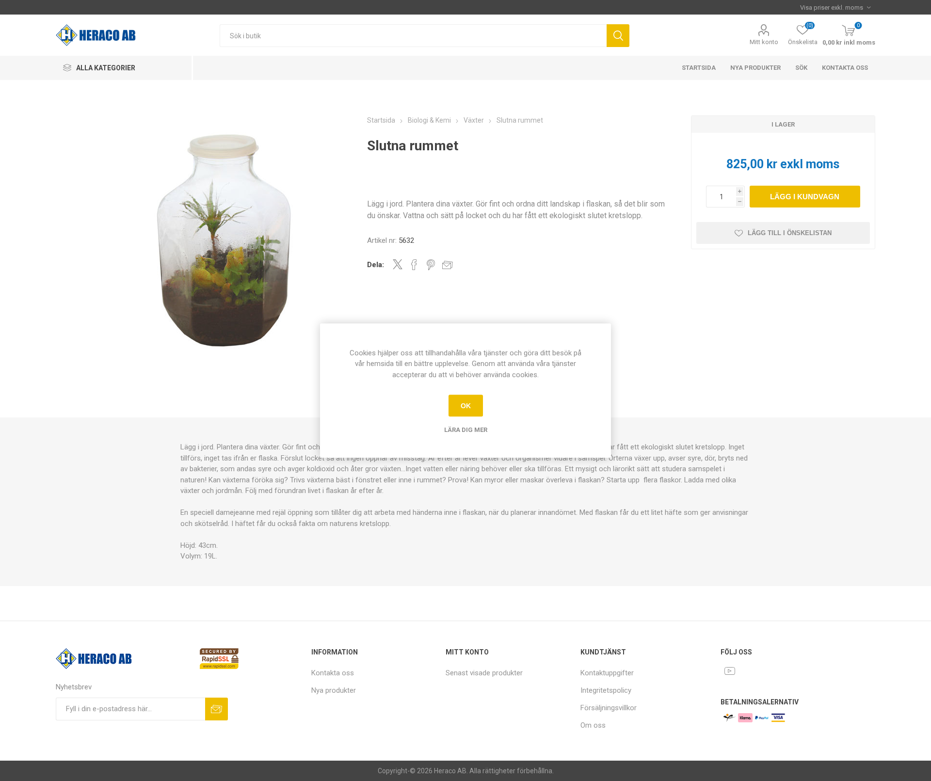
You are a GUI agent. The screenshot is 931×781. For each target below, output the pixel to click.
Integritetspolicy (605, 690)
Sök (618, 35)
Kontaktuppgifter (607, 673)
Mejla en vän (447, 264)
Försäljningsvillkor (608, 707)
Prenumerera (216, 709)
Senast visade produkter (484, 673)
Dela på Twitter (397, 264)
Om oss (593, 725)
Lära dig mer (465, 429)
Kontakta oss (845, 67)
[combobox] (413, 35)
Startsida (699, 67)
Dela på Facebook (414, 264)
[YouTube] (730, 671)
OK (466, 406)
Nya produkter (755, 67)
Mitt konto (764, 42)
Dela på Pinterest (431, 264)
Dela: (375, 264)
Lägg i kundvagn (804, 196)
